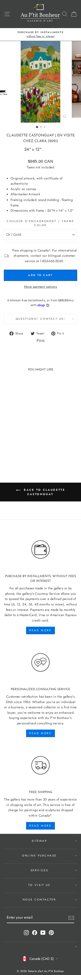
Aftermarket (19, 194)
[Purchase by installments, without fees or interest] (40, 550)
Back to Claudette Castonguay (43, 492)
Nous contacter (39, 899)
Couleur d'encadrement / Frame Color (40, 223)
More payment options (40, 286)
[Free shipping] (40, 765)
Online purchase (39, 855)
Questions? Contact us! (40, 319)
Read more (40, 630)
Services (39, 870)
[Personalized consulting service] (40, 662)
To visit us (39, 885)
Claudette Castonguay (30, 135)
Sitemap (39, 841)
